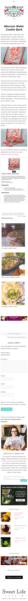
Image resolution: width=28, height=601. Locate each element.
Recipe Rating (5, 353)
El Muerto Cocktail (20, 538)
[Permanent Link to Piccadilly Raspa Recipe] (13, 224)
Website (3, 392)
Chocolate (4, 213)
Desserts (21, 213)
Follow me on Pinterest (14, 577)
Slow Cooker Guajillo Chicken (11, 277)
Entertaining (5, 214)
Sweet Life (14, 11)
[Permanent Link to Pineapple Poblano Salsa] (13, 283)
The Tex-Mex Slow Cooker (12, 461)
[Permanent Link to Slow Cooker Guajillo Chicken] (13, 253)
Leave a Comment (22, 216)
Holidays (11, 214)
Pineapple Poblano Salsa (9, 306)
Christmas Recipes (13, 213)
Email (3, 384)
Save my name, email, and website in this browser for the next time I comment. (13, 403)
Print (14, 171)
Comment (4, 359)
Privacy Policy (23, 598)
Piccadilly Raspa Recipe (9, 248)
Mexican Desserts (19, 214)
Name (3, 376)
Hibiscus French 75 (20, 525)
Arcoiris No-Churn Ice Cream (10, 154)
